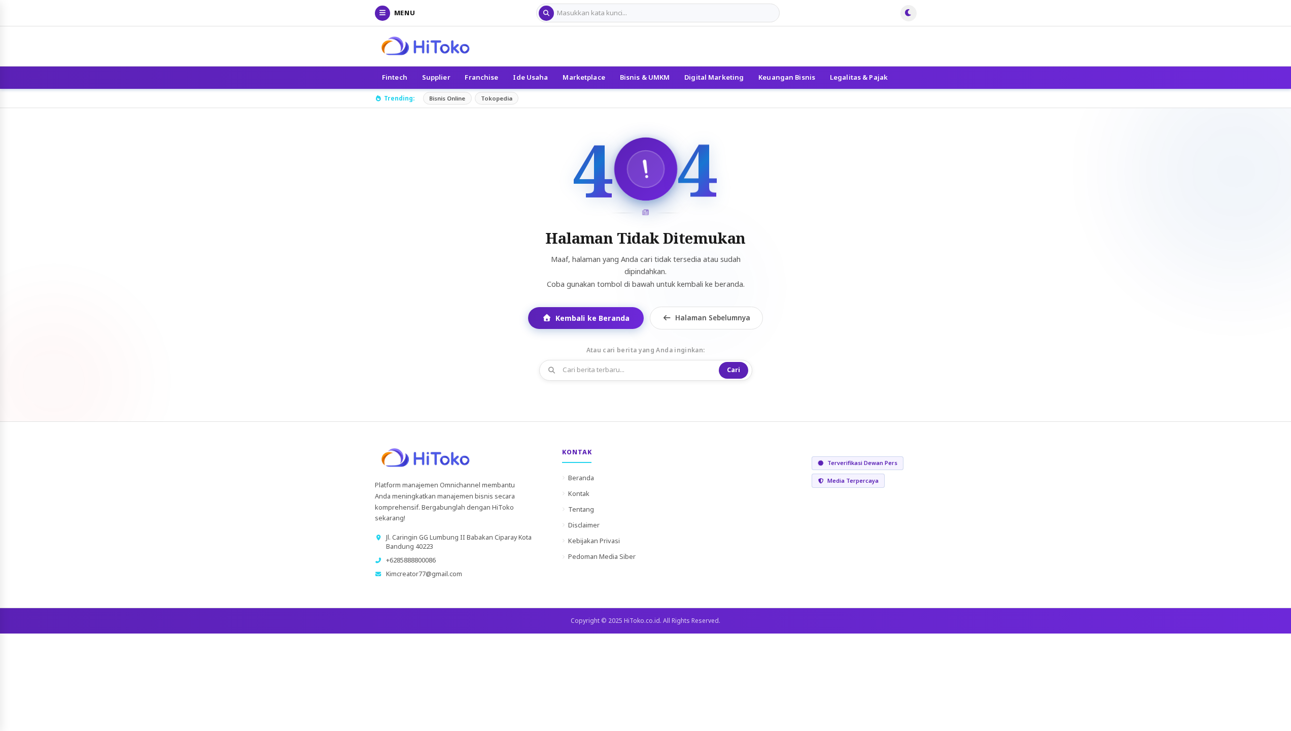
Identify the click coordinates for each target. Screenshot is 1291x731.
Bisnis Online (447, 98)
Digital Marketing (714, 77)
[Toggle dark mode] (908, 13)
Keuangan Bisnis (786, 77)
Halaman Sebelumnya (712, 317)
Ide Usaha (530, 77)
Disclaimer (584, 524)
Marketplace (584, 77)
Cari (733, 370)
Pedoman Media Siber (602, 556)
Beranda (581, 477)
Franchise (481, 77)
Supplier (436, 77)
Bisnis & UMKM (645, 77)
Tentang (581, 509)
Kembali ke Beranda (592, 318)
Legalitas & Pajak (859, 77)
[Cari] (546, 13)
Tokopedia (496, 98)
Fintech (394, 77)
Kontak (578, 493)
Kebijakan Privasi (594, 540)
